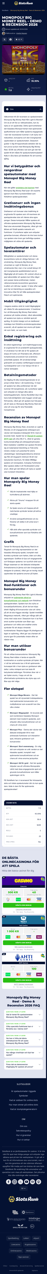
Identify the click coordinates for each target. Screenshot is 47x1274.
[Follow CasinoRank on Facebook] (8, 1193)
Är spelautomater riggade (23, 1103)
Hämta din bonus (24, 905)
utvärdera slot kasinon (25, 188)
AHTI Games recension (23, 984)
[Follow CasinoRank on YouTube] (26, 1193)
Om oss (23, 1138)
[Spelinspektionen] (15, 1224)
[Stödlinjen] (34, 1231)
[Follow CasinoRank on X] (20, 1193)
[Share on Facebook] (10, 39)
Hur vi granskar (23, 1147)
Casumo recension (23, 909)
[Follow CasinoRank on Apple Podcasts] (38, 1193)
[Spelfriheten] (19, 1238)
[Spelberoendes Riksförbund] (15, 1231)
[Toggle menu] (3, 3)
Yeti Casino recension (23, 947)
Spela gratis (23, 59)
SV (22, 1200)
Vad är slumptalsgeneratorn (23, 1121)
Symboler (23, 1107)
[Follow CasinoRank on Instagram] (14, 1193)
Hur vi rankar (23, 1151)
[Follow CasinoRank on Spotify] (32, 1193)
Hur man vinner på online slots (23, 1116)
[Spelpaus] (27, 1224)
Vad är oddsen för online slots (23, 1112)
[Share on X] (4, 39)
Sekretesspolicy (23, 1142)
